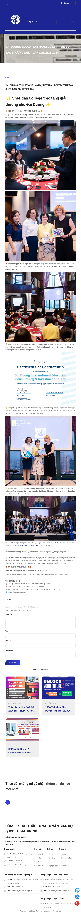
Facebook (7, 802)
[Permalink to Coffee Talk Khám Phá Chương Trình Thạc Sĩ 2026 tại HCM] (58, 698)
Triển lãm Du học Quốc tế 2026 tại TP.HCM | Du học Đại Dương (21, 709)
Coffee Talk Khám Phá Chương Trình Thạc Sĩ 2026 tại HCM (57, 709)
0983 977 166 (56, 886)
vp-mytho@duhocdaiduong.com (59, 891)
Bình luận (9, 614)
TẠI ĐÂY (55, 543)
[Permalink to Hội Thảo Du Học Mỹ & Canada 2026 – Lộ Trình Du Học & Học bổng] (22, 740)
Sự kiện (7, 77)
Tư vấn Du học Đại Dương (29, 546)
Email (8, 641)
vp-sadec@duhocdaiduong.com (22, 891)
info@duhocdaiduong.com (20, 865)
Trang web (9, 650)
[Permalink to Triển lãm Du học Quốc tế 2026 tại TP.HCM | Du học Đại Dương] (22, 698)
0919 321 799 (20, 886)
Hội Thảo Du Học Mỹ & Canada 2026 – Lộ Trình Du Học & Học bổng (21, 750)
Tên (7, 631)
